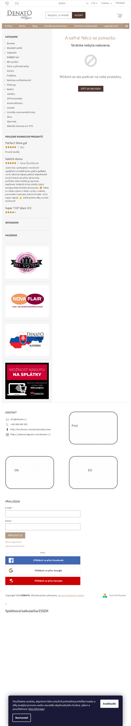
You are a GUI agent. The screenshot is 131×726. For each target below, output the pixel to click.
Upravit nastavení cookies (71, 595)
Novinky (11, 43)
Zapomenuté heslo (15, 546)
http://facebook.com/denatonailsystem (30, 429)
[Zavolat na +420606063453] (10, 3)
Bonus (62, 3)
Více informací (36, 709)
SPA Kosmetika (14, 98)
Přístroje (11, 85)
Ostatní (10, 108)
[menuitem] (9, 26)
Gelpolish (12, 52)
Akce (9, 117)
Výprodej (11, 121)
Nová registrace (13, 542)
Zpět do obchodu (91, 88)
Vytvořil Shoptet (117, 595)
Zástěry (11, 94)
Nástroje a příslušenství (19, 80)
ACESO (10, 71)
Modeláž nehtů (14, 48)
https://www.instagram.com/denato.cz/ (30, 434)
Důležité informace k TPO (20, 126)
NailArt (10, 89)
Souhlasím (109, 704)
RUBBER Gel (13, 57)
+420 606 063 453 (18, 424)
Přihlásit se (15, 535)
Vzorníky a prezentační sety (21, 112)
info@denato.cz (18, 419)
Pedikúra (11, 75)
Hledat (79, 15)
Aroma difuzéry (15, 103)
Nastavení (21, 718)
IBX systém (12, 62)
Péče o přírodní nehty (18, 66)
